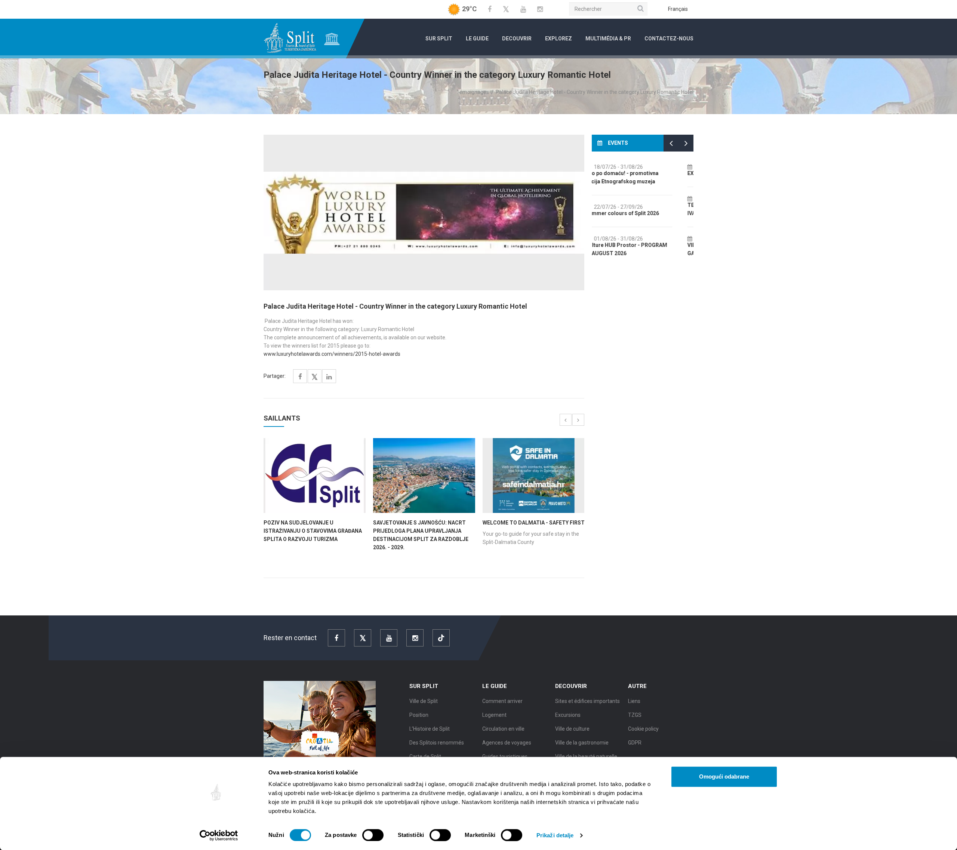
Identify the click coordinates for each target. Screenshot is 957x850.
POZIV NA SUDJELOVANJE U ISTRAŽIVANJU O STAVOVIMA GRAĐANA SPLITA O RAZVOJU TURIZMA (313, 531)
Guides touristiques (504, 756)
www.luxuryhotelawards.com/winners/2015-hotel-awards (332, 354)
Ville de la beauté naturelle (586, 756)
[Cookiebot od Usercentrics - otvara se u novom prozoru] (219, 835)
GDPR (634, 743)
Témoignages (472, 92)
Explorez (558, 39)
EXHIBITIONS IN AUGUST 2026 (636, 173)
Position (418, 715)
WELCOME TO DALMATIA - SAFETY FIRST (534, 523)
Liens (634, 701)
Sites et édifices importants (587, 701)
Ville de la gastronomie (582, 743)
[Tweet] (314, 377)
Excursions (568, 715)
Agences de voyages (506, 743)
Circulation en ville (503, 729)
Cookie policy (643, 729)
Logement (494, 715)
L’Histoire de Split (429, 729)
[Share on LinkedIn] (329, 377)
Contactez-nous (668, 39)
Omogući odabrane (724, 776)
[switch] (373, 835)
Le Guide (477, 39)
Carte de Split (425, 756)
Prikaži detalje (555, 835)
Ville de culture (572, 729)
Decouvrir (517, 39)
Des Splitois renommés (436, 743)
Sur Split (438, 39)
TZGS (634, 715)
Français (678, 9)
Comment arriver (502, 701)
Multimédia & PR (608, 39)
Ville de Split (423, 701)
